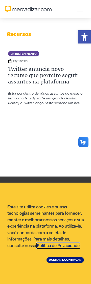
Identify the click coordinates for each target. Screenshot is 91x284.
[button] (84, 36)
